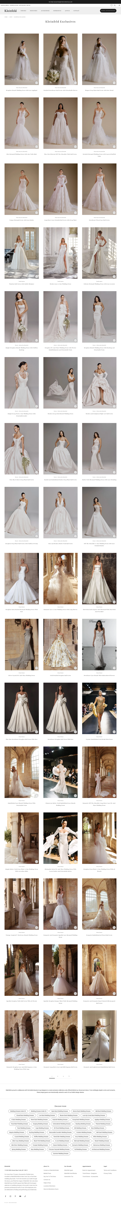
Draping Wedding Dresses (40, 1124)
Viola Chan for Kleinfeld (21, 87)
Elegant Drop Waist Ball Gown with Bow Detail (99, 90)
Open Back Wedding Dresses (59, 1111)
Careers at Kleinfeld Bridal (51, 1170)
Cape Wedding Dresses (42, 1128)
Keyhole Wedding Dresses (60, 1119)
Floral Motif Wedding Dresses (19, 1124)
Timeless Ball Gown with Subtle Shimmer (21, 284)
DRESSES (23, 10)
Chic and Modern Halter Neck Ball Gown (60, 543)
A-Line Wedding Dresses (62, 1141)
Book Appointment (108, 10)
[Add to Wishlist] (36, 82)
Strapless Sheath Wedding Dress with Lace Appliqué (21, 90)
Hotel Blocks (22, 5)
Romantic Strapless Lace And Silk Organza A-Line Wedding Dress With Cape (22, 1068)
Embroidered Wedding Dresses (62, 1124)
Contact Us (47, 1179)
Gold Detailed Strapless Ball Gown (60, 675)
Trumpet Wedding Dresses (40, 1145)
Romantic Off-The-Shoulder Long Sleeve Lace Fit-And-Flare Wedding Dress (99, 804)
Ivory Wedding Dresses (81, 1136)
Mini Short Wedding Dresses (19, 1145)
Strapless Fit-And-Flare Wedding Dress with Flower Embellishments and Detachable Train (60, 349)
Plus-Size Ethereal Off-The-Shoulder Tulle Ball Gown (60, 154)
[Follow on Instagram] (10, 1196)
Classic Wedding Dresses (60, 1145)
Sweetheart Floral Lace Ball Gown (99, 220)
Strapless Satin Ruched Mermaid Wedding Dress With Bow (22, 610)
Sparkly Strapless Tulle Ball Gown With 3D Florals (21, 1001)
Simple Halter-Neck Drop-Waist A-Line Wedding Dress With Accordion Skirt (21, 870)
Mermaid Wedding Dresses (82, 1141)
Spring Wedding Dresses (19, 1149)
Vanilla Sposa (22, 281)
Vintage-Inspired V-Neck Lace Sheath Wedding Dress (22, 935)
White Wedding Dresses (100, 1136)
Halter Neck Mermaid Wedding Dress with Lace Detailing (99, 480)
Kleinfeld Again (14, 5)
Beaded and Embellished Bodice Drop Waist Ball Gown (60, 480)
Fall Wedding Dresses (80, 1149)
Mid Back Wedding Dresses (103, 1111)
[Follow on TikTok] (25, 1196)
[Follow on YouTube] (20, 1196)
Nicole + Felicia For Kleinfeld (21, 345)
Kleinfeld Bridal (5, 5)
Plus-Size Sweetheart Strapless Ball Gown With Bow (21, 739)
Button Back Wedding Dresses (81, 1111)
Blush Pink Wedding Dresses (42, 1141)
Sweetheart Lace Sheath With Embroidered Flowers (99, 675)
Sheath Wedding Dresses (102, 1141)
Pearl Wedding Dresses (24, 1128)
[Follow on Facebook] (5, 1196)
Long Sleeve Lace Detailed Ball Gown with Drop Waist (60, 220)
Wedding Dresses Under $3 (38, 1111)
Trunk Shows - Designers (90, 1173)
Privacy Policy (108, 1173)
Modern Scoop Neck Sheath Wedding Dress (60, 413)
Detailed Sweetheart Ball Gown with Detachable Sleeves (60, 90)
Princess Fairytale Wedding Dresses (59, 1149)
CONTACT (76, 10)
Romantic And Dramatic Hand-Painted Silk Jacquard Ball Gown (99, 1002)
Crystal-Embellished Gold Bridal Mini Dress (99, 739)
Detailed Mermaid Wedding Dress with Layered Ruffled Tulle (99, 155)
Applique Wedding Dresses (102, 1119)
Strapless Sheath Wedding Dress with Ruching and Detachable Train (99, 349)
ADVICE (67, 10)
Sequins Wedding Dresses (16, 1132)
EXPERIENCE (57, 10)
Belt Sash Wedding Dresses (104, 1132)
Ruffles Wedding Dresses (41, 1136)
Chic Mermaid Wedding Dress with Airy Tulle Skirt (21, 154)
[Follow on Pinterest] (15, 1196)
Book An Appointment (89, 1170)
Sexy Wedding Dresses (37, 1149)
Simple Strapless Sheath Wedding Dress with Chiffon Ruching (22, 349)
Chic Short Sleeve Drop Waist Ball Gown (22, 480)
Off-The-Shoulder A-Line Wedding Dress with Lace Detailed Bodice (99, 544)
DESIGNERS (33, 10)
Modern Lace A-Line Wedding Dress (60, 284)
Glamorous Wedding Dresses (101, 1145)
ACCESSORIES (45, 10)
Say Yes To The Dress (50, 1176)
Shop (10, 16)
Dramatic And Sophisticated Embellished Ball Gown (99, 1067)
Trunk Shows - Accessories (90, 1176)
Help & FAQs (47, 1183)
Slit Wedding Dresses (80, 1128)
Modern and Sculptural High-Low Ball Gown (99, 413)
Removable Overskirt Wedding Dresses (60, 1132)
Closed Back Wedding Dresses (25, 1115)
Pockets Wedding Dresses (84, 1132)
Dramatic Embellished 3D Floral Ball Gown (99, 935)
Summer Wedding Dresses (60, 1153)
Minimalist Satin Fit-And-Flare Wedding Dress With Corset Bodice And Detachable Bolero (60, 870)
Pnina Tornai (22, 607)
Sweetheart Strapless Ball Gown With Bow (60, 739)
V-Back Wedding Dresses (18, 1119)
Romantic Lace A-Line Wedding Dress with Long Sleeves (60, 609)
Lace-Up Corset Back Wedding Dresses (94, 1115)
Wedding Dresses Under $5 (18, 1111)
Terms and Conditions (110, 1170)
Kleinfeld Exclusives (19, 16)
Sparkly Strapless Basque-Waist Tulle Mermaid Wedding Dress (60, 1002)
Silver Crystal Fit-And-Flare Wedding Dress (21, 675)
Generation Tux (68, 1176)
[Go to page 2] (69, 1076)
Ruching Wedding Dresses (36, 1132)
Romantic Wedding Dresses (80, 1145)
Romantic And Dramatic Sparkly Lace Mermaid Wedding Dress (60, 936)
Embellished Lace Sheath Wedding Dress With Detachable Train (21, 804)
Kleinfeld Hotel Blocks (70, 1173)
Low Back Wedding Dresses (47, 1115)
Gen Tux (28, 5)
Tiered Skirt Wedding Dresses (61, 1136)
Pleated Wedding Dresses (103, 1124)
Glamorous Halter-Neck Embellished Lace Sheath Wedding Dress (60, 804)
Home (6, 16)
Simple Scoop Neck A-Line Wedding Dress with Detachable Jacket (22, 415)
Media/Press (47, 1173)
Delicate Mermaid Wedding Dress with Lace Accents (99, 284)
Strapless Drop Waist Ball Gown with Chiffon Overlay (21, 543)
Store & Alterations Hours (51, 1189)
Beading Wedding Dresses (83, 1124)
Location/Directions (49, 1186)
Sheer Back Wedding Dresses (39, 1119)
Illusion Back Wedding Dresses (69, 1115)
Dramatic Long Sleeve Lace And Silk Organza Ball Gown (60, 1067)
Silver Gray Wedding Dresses (20, 1141)
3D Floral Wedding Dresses (61, 1128)
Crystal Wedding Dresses (22, 1136)
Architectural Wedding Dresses (101, 1149)
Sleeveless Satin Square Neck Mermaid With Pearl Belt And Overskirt (99, 610)
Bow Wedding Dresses (97, 1128)
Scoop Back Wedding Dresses (81, 1119)
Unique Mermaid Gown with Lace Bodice (21, 220)
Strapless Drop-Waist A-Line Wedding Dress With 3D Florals (99, 870)
